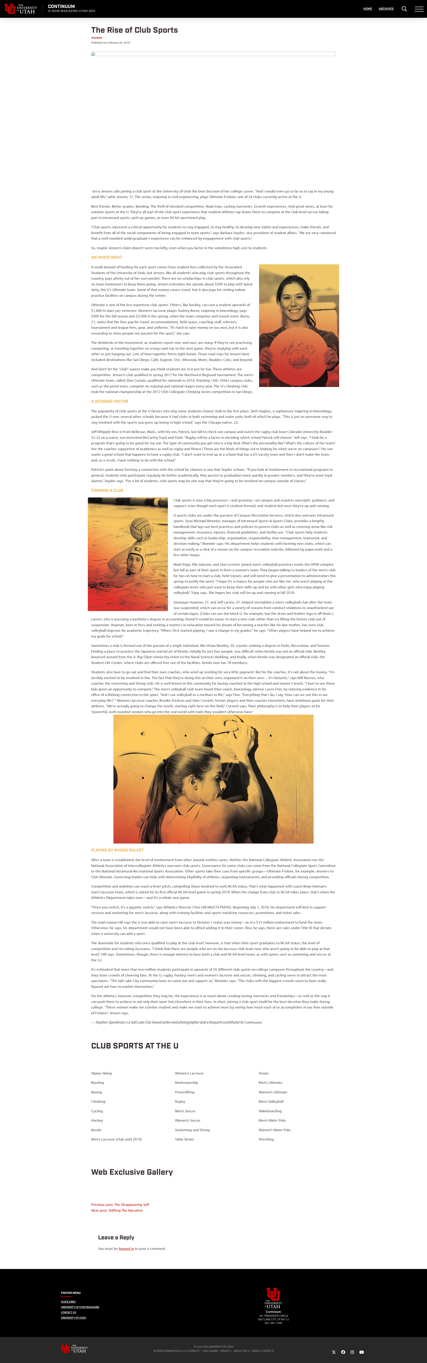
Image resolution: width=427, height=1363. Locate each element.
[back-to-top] (421, 1354)
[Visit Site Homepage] (273, 1307)
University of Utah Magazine (80, 1307)
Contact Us (68, 1312)
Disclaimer (210, 1351)
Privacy (225, 1351)
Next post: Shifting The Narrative (117, 1210)
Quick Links (68, 1301)
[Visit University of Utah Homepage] (21, 8)
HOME (367, 9)
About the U (241, 1351)
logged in (126, 1248)
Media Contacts (263, 1351)
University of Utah (73, 1317)
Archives (386, 9)
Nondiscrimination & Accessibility (176, 1351)
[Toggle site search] (404, 9)
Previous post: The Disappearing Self (120, 1204)
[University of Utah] (81, 1349)
